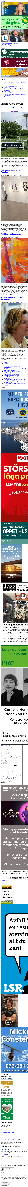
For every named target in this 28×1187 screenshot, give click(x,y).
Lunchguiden (7, 90)
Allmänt (6, 82)
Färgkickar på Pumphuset (11, 234)
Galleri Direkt (7, 91)
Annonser (3, 1)
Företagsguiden (4, 880)
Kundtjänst (6, 95)
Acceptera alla (4, 1185)
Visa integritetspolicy (5, 1182)
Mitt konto (6, 97)
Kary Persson (14, 111)
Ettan (5, 79)
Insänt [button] (5, 84)
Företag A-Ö (7, 88)
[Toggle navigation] (1, 47)
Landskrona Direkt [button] (8, 92)
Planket (9, 86)
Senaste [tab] (5, 362)
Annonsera (14, 94)
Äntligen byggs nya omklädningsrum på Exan (14, 379)
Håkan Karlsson (14, 237)
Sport (5, 83)
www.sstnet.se (4, 1154)
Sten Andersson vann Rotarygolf (11, 375)
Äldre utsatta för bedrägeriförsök (11, 374)
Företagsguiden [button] (7, 87)
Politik (24, 82)
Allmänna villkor (8, 94)
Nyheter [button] (5, 80)
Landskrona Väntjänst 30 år (12, 371)
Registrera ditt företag (20, 88)
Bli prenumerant (21, 94)
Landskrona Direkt (18, 302)
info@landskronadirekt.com (7, 1132)
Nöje (21, 82)
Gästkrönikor (14, 86)
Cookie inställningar (17, 1156)
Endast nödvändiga (5, 1184)
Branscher (12, 88)
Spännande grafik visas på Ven (12, 108)
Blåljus (9, 82)
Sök (2, 1169)
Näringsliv (17, 82)
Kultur (13, 82)
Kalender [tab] (6, 363)
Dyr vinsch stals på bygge (10, 372)
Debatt (5, 86)
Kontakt (11, 95)
